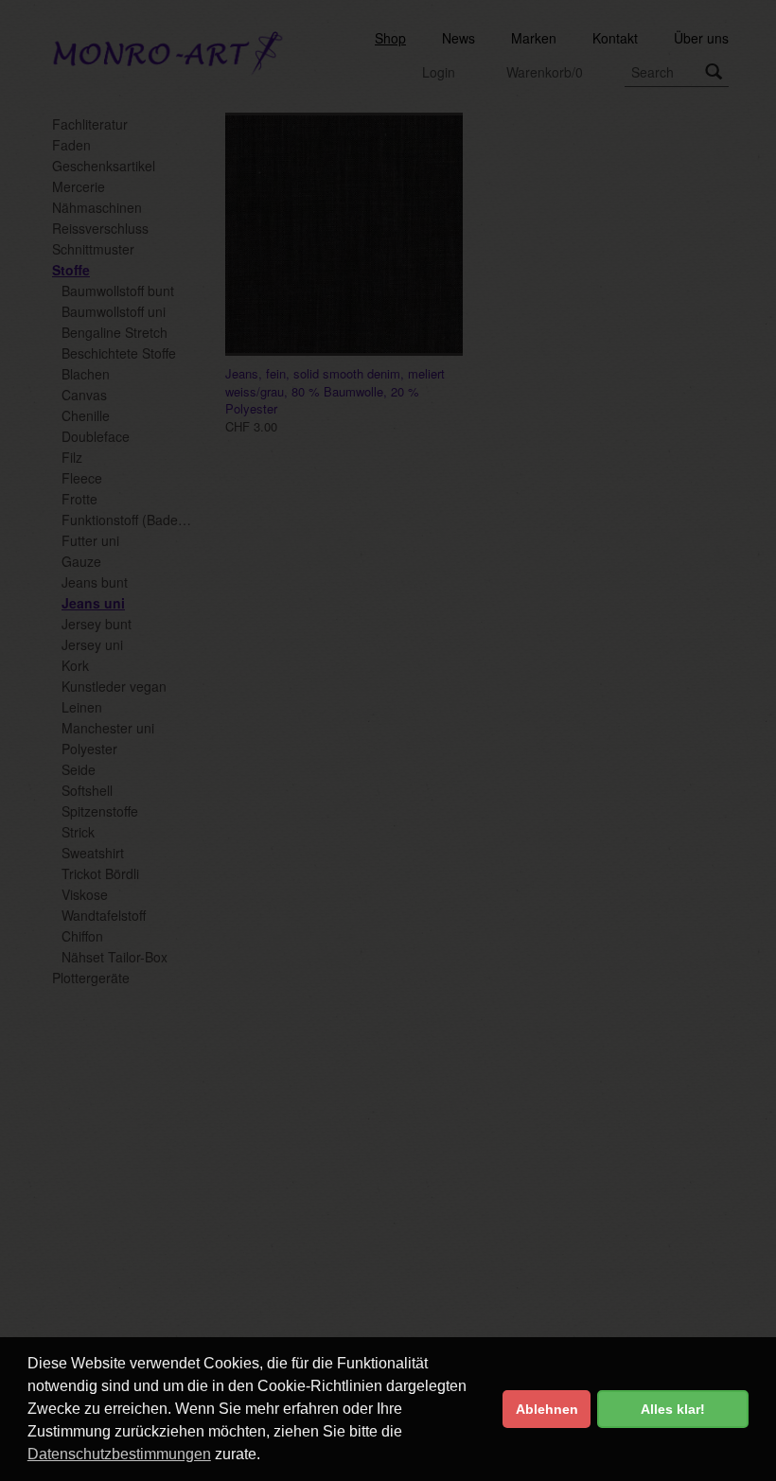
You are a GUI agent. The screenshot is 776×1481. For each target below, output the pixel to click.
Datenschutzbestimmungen (119, 1454)
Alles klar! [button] (673, 1409)
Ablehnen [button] (547, 1409)
